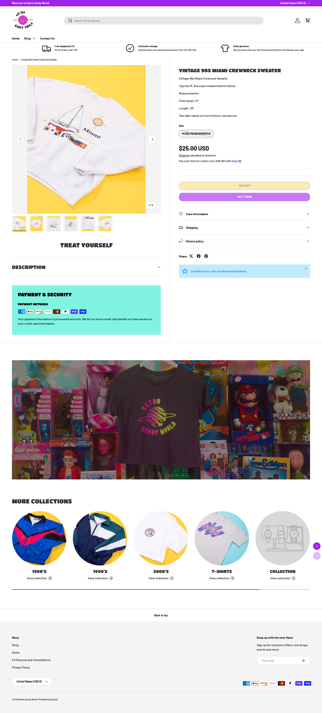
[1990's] (100, 538)
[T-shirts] (222, 538)
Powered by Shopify (48, 699)
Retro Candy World (28, 699)
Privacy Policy (21, 667)
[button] (308, 20)
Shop (27, 38)
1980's (39, 571)
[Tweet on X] (191, 256)
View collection (280, 578)
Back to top (161, 615)
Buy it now (245, 196)
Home (16, 38)
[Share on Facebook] (198, 256)
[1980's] (39, 538)
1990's (100, 571)
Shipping (184, 155)
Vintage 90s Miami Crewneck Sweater (39, 59)
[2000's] (161, 538)
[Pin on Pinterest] (206, 256)
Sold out (244, 185)
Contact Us (47, 38)
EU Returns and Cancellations (31, 660)
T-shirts (222, 571)
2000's (161, 571)
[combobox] (163, 21)
